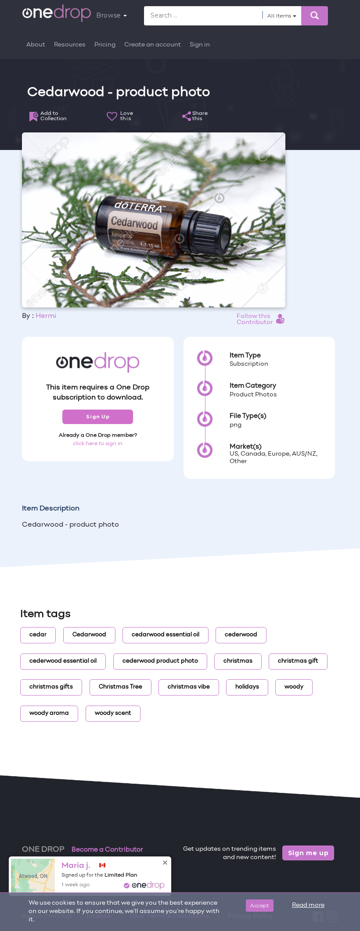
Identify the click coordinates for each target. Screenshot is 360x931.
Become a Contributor (107, 850)
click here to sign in (97, 443)
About (35, 45)
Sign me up (308, 853)
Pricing (104, 45)
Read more (308, 905)
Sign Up (97, 417)
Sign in (200, 45)
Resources (70, 45)
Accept (259, 905)
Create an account (152, 45)
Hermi (46, 316)
